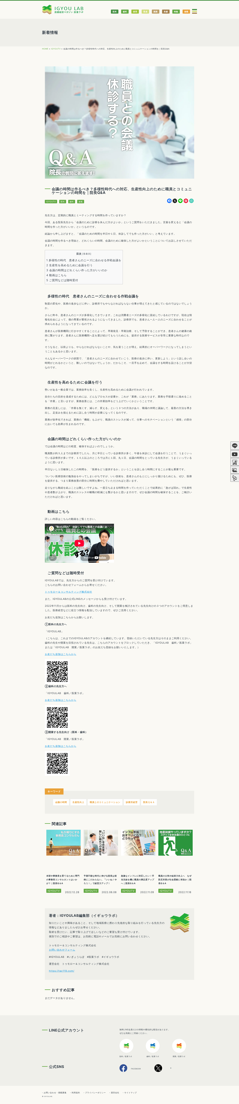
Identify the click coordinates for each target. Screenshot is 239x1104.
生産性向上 (78, 802)
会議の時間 (61, 802)
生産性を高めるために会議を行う (69, 265)
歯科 (125, 11)
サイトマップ (130, 1092)
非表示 (86, 253)
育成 (145, 11)
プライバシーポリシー (95, 1092)
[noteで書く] (191, 201)
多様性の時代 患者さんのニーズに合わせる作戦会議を (83, 260)
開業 (156, 11)
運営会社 (115, 1092)
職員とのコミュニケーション (105, 802)
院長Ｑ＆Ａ (149, 802)
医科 (115, 11)
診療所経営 (132, 802)
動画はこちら (56, 275)
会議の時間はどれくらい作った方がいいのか (76, 270)
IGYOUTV (51, 201)
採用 (135, 11)
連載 (186, 11)
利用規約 (76, 1092)
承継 (166, 11)
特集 (176, 11)
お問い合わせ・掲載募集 (55, 1092)
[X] (166, 1071)
